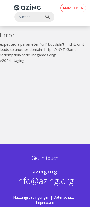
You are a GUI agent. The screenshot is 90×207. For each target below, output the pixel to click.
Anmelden (73, 8)
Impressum (45, 202)
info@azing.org (45, 181)
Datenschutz (64, 197)
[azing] (27, 7)
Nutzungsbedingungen (31, 197)
